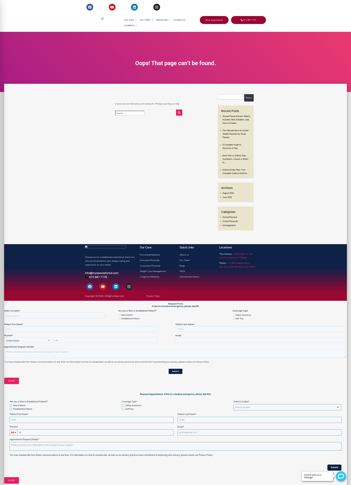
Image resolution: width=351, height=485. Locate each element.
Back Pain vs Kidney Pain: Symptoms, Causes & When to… (235, 159)
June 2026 (227, 197)
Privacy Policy (153, 296)
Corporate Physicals (150, 265)
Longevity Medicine (149, 276)
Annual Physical (230, 217)
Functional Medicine (150, 254)
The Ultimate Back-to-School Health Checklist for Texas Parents (235, 133)
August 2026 (228, 193)
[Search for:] (145, 115)
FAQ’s (182, 271)
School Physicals (230, 221)
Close (11, 381)
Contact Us (179, 20)
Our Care (129, 20)
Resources (162, 20)
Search (249, 98)
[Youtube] (112, 7)
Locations (129, 25)
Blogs (182, 265)
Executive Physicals (150, 260)
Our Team (185, 260)
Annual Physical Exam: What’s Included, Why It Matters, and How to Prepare (236, 119)
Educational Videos (189, 276)
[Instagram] (156, 7)
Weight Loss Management (153, 271)
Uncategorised (229, 225)
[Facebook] (89, 7)
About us (184, 254)
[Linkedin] (134, 7)
